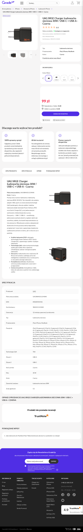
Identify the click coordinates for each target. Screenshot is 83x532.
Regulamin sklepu (7, 489)
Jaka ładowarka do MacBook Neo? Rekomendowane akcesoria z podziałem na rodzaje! (33, 436)
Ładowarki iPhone (44, 9)
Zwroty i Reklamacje (20, 496)
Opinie (39, 171)
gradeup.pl (15, 529)
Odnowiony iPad (51, 495)
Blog (3, 486)
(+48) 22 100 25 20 (67, 482)
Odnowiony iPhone (50, 483)
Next (78, 78)
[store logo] (8, 2)
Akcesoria (49, 510)
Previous (43, 78)
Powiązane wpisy (53, 171)
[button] (72, 3)
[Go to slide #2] (23, 54)
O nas (4, 482)
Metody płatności (22, 488)
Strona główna (6, 9)
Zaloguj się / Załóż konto (35, 483)
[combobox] (43, 3)
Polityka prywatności (6, 500)
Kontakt (4, 504)
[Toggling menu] (21, 3)
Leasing (19, 501)
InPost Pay (20, 492)
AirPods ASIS (50, 517)
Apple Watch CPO (50, 505)
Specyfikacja (27, 171)
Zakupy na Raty (21, 505)
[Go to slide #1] (12, 54)
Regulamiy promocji (5, 494)
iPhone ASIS (50, 488)
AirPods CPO (50, 514)
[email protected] (70, 155)
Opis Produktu (11, 171)
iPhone (17, 9)
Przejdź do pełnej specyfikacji (52, 58)
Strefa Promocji (22, 508)
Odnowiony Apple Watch (50, 500)
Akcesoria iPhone (29, 9)
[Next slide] (31, 32)
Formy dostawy (22, 484)
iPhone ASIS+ (50, 491)
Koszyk (34, 488)
